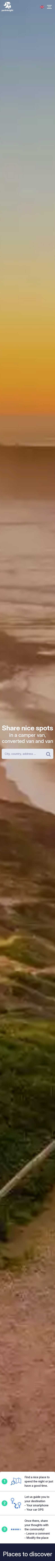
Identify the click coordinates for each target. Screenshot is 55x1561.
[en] (42, 6)
